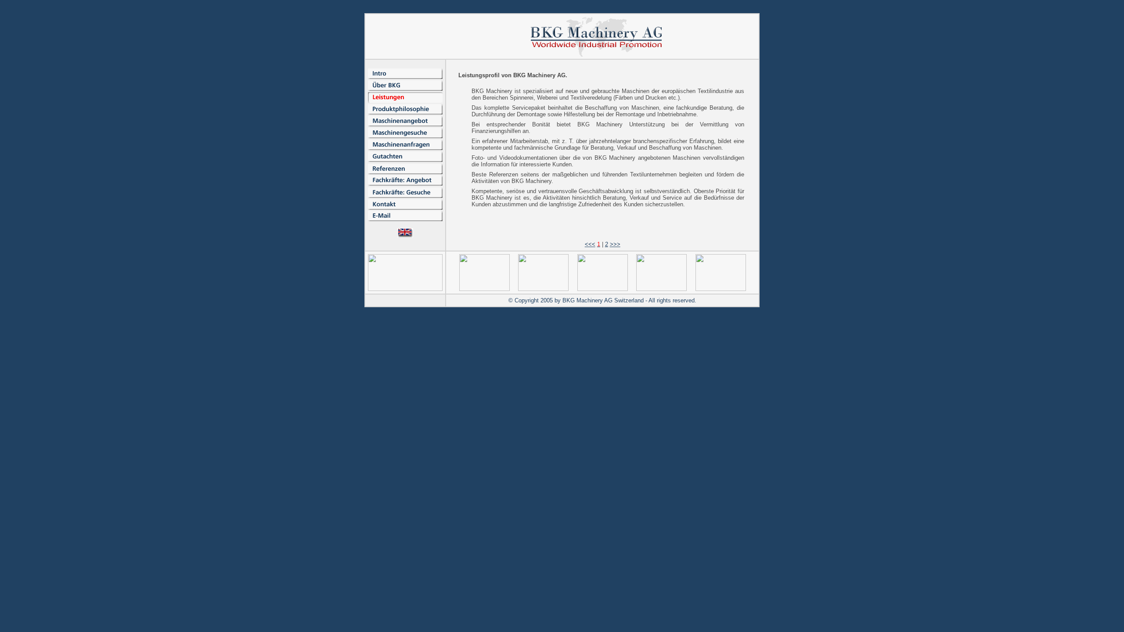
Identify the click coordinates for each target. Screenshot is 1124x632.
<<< (590, 244)
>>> (615, 244)
